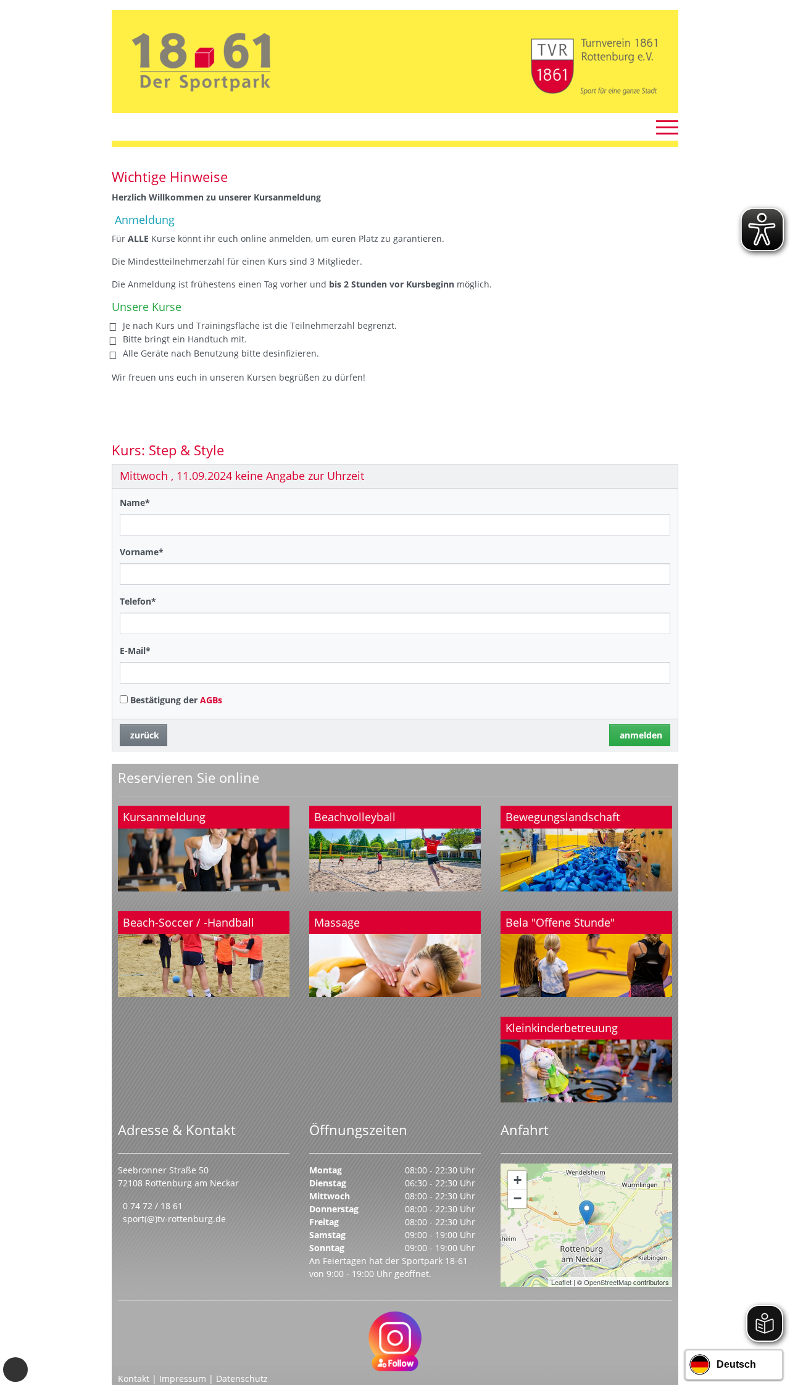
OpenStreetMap (607, 1282)
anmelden (639, 735)
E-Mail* (135, 650)
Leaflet (561, 1282)
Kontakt (133, 1378)
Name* (135, 502)
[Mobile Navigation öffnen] (667, 127)
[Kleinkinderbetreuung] (586, 1059)
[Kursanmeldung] (203, 848)
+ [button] (518, 1180)
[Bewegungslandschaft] (586, 848)
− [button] (518, 1198)
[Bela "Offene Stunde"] (586, 954)
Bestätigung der (175, 700)
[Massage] (395, 954)
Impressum (182, 1378)
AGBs (211, 700)
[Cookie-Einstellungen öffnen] (15, 1369)
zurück (143, 735)
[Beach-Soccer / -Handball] (203, 954)
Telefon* (138, 601)
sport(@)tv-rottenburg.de (174, 1219)
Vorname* (142, 552)
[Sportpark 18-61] (586, 1212)
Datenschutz (242, 1378)
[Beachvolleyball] (395, 848)
